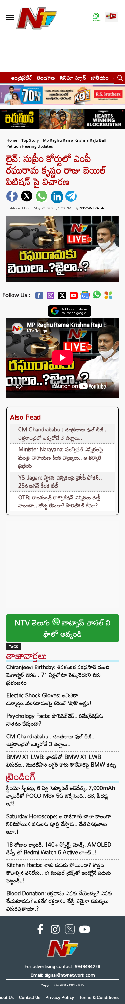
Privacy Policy (60, 997)
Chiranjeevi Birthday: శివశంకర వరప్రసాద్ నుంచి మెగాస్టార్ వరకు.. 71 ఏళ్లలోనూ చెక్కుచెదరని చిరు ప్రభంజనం (57, 674)
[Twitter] (62, 297)
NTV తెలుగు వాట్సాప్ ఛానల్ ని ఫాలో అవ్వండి (63, 628)
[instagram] (55, 930)
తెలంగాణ (46, 77)
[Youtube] (74, 297)
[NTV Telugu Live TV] (111, 17)
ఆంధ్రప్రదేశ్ (21, 77)
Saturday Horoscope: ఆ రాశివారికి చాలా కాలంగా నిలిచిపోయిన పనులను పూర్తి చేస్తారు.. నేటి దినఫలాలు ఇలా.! (58, 824)
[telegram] (71, 197)
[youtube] (84, 930)
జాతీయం (100, 77)
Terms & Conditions (99, 997)
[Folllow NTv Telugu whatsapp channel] (96, 17)
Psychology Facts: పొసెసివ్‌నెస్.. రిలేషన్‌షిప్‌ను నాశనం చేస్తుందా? (54, 719)
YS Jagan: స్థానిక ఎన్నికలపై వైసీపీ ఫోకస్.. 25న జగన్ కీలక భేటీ (60, 481)
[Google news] (85, 297)
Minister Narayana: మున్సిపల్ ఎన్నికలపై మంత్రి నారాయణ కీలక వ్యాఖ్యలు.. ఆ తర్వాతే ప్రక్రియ (60, 457)
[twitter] (27, 197)
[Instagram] (50, 297)
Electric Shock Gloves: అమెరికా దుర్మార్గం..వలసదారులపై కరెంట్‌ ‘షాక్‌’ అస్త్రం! (49, 699)
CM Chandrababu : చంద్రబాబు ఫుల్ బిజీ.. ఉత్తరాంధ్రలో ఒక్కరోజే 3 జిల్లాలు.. (62, 433)
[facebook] (12, 197)
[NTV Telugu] (36, 17)
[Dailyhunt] (108, 297)
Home (11, 140)
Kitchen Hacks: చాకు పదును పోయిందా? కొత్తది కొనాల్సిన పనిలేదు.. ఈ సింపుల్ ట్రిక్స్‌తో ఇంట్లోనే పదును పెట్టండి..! (58, 873)
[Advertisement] (62, 561)
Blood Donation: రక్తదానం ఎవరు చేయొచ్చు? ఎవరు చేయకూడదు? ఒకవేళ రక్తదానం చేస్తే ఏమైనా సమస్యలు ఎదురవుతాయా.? (59, 901)
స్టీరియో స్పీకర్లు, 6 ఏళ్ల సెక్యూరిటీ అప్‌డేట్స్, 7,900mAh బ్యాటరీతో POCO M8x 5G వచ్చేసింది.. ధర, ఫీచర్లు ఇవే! (60, 796)
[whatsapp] (42, 197)
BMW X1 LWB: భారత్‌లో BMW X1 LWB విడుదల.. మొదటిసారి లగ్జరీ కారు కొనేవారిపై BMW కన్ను (61, 761)
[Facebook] (39, 297)
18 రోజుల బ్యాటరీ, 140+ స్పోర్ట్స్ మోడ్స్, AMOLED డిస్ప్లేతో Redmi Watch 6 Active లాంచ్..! (58, 848)
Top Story (30, 140)
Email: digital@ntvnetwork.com (62, 975)
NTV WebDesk (91, 208)
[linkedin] (57, 197)
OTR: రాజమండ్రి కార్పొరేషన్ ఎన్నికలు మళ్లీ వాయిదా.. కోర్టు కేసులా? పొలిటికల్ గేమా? (59, 501)
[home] (4, 77)
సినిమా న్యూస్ (73, 77)
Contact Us (29, 997)
